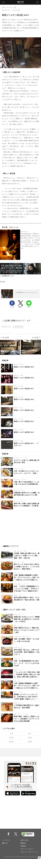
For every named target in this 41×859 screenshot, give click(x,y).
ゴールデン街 (15, 10)
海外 (29, 733)
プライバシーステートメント (29, 852)
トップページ (6, 840)
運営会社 (23, 843)
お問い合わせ (24, 840)
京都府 (29, 742)
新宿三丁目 (7, 10)
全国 (11, 733)
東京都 (11, 737)
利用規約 (23, 846)
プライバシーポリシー (27, 849)
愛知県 (11, 742)
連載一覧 (5, 843)
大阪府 (29, 737)
